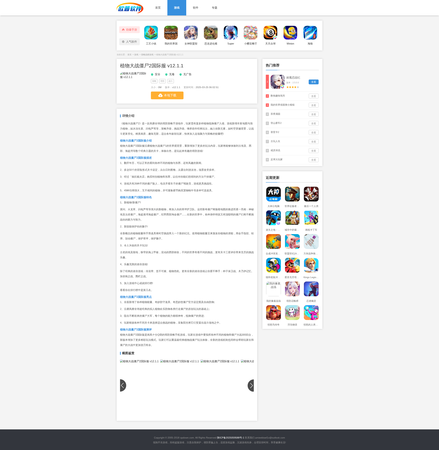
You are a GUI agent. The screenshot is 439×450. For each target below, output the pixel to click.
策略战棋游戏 (147, 54)
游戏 (177, 7)
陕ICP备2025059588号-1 (230, 437)
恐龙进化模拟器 (210, 44)
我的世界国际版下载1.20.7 (171, 44)
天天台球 (270, 43)
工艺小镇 (151, 43)
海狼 (310, 43)
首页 (158, 7)
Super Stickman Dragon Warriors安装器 (231, 44)
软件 (195, 7)
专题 (214, 7)
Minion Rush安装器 (290, 44)
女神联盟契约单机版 (191, 44)
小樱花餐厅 (250, 43)
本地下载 (170, 95)
